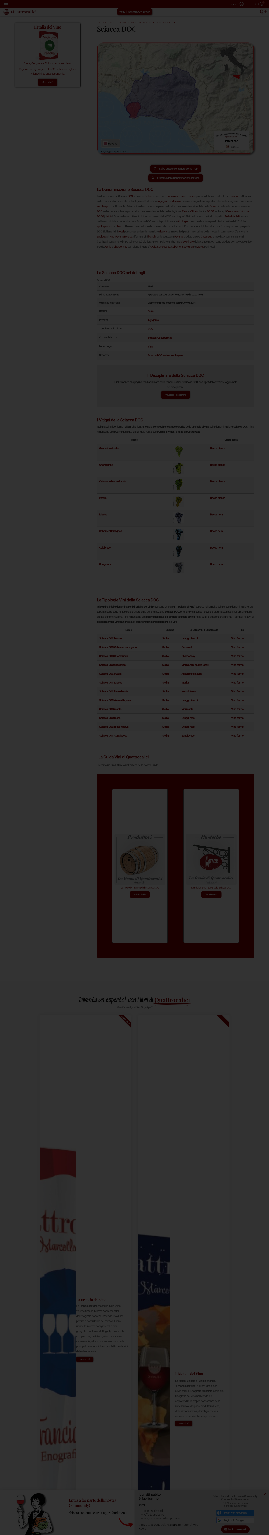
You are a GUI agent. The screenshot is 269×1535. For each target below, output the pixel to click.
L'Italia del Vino (154, 731)
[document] (134, 767)
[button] (177, 730)
